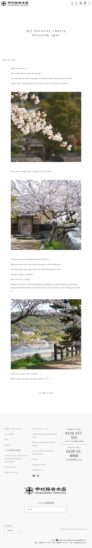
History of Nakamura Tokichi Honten (44, 444)
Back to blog (48, 393)
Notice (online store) (13, 429)
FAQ (6, 439)
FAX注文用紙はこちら (74, 459)
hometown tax (37, 470)
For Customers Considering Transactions (43, 452)
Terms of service (11, 472)
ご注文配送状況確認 (13, 450)
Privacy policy (10, 467)
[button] (72, 3)
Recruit (35, 459)
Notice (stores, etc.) (40, 429)
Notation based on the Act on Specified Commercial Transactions (16, 459)
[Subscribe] (64, 509)
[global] (85, 2)
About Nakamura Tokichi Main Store (44, 435)
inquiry (7, 445)
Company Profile (39, 465)
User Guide (9, 434)
